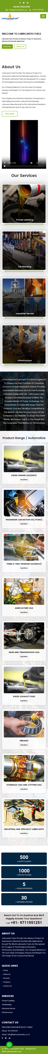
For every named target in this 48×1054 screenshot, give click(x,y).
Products (6, 982)
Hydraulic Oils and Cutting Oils (24, 785)
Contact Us (40, 53)
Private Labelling (8, 1000)
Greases (24, 741)
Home (5, 970)
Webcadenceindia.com (12, 1051)
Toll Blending (6, 1004)
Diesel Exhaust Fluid (24, 697)
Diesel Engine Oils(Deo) (24, 475)
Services (6, 978)
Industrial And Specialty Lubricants (24, 829)
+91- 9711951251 (26, 922)
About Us (6, 974)
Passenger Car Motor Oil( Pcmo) (24, 520)
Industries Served (8, 1008)
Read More (27, 53)
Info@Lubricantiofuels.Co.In (18, 10)
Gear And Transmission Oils (24, 652)
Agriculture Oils (24, 608)
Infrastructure (7, 1012)
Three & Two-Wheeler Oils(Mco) (24, 564)
